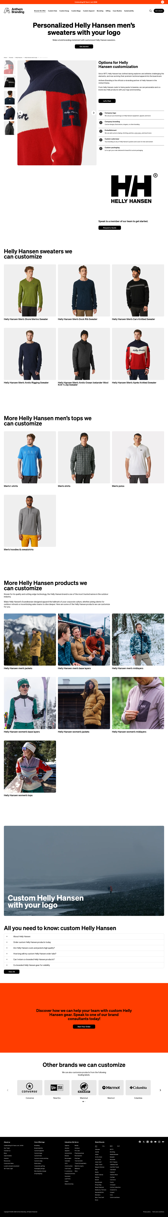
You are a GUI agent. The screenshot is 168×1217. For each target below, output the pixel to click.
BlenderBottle (99, 1192)
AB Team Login (8, 1168)
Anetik (97, 1152)
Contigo (112, 1177)
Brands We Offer (40, 11)
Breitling (112, 1152)
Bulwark (112, 1157)
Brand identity (38, 1148)
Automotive (68, 1153)
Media (76, 1145)
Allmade (97, 1149)
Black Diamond (99, 1187)
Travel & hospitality (80, 1163)
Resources (7, 1161)
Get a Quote (159, 11)
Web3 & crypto (79, 1166)
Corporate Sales (9, 1163)
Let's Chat (107, 101)
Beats (97, 1172)
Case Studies (117, 11)
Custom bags (38, 1153)
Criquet (112, 1192)
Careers (6, 1158)
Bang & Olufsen (99, 1167)
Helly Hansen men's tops (31, 57)
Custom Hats (52, 11)
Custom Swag (64, 11)
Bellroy (97, 1177)
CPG (66, 1163)
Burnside (112, 1159)
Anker (97, 1154)
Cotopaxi (112, 1185)
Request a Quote (109, 228)
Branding (100, 11)
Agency (67, 1145)
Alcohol (67, 1148)
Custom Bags (76, 11)
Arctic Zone (98, 1157)
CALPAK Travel (114, 1167)
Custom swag (38, 1161)
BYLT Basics (113, 1162)
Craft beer (68, 1168)
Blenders (97, 1195)
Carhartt (112, 1172)
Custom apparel (39, 1150)
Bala (96, 1169)
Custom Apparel (88, 11)
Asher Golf (98, 1162)
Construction (69, 1166)
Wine (76, 1171)
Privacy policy (147, 1211)
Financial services (70, 1173)
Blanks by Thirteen (100, 1190)
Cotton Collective (115, 1187)
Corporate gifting (39, 1166)
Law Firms (67, 1178)
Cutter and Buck (115, 1197)
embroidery (137, 133)
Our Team (7, 1148)
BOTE (111, 1149)
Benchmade (98, 1182)
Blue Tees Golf (99, 1197)
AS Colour (98, 1159)
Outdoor (77, 1148)
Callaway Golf (114, 1164)
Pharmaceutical (79, 1153)
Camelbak (113, 1169)
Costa (112, 1182)
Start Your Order (84, 1027)
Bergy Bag (98, 1185)
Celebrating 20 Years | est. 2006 (86, 2)
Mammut (84, 1098)
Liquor (66, 1181)
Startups (77, 1158)
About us (7, 1142)
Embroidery (37, 1163)
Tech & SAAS (79, 1161)
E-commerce (68, 1171)
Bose (96, 1200)
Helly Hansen (18, 57)
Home (5, 57)
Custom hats (38, 1155)
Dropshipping (38, 1173)
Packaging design (39, 1168)
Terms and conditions (158, 1211)
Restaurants (78, 1155)
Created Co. (113, 1190)
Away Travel (98, 1164)
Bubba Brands (114, 1154)
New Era (56, 1098)
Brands (11, 57)
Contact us (7, 1150)
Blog (5, 1153)
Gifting (108, 11)
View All (12, 972)
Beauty (67, 1155)
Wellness (77, 1168)
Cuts (111, 1195)
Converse (30, 1098)
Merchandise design (40, 1171)
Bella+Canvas (99, 1174)
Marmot (111, 1098)
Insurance (67, 1176)
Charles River (114, 1174)
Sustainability (129, 11)
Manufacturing (69, 1184)
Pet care (77, 1150)
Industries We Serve (72, 1142)
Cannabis (67, 1161)
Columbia (138, 1098)
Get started (84, 46)
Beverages (68, 1158)
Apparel (67, 1150)
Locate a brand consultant (11, 1166)
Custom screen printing (41, 1158)
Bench (97, 1179)
